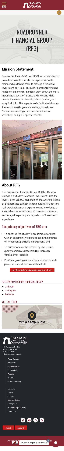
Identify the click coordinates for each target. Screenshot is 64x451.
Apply (20, 427)
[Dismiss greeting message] (48, 440)
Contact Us (12, 411)
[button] (55, 442)
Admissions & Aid (14, 366)
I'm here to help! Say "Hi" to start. (34, 443)
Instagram (10, 290)
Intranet (11, 396)
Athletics (11, 374)
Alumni (10, 377)
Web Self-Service (14, 400)
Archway (9, 294)
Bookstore (11, 389)
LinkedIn (9, 286)
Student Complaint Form (17, 407)
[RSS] (42, 421)
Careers (10, 392)
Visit (8, 427)
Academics (11, 363)
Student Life (12, 370)
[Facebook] (23, 421)
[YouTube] (29, 421)
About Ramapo (13, 359)
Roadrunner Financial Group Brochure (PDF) (32, 269)
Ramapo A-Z (12, 404)
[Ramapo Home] (32, 5)
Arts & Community (14, 381)
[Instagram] (36, 421)
